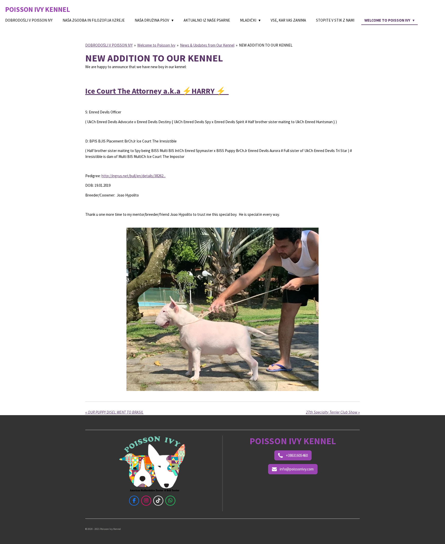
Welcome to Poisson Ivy (156, 45)
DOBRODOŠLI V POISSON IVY (109, 45)
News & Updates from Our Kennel (207, 45)
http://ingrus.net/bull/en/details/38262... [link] (133, 175)
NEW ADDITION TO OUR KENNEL (266, 45)
